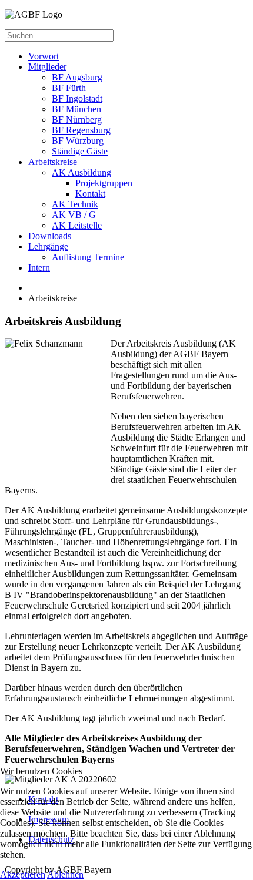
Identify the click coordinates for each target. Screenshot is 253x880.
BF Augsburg (77, 77)
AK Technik (75, 204)
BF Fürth (69, 88)
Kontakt (90, 194)
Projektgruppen (103, 183)
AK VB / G (74, 215)
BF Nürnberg (77, 120)
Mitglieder (47, 67)
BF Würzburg (78, 141)
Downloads (49, 236)
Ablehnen (65, 874)
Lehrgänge (48, 246)
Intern (39, 268)
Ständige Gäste (80, 151)
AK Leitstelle (77, 225)
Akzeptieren (22, 874)
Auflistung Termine (88, 257)
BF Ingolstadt (77, 98)
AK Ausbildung (81, 172)
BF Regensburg (81, 130)
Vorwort (43, 56)
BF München (76, 109)
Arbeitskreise (52, 162)
